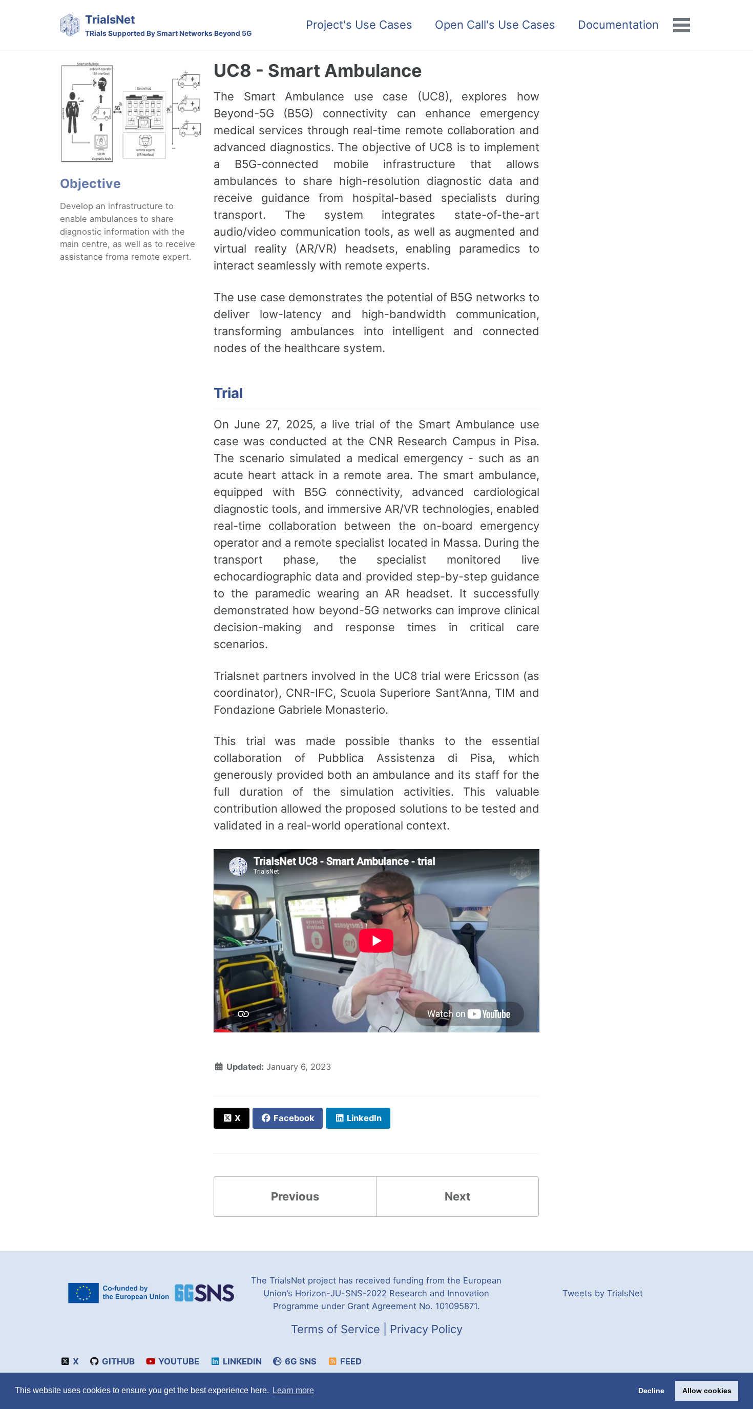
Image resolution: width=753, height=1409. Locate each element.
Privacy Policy (426, 1329)
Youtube (177, 1361)
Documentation (618, 24)
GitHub (117, 1361)
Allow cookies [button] (706, 1390)
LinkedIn (241, 1361)
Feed (350, 1361)
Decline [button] (651, 1390)
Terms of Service (335, 1329)
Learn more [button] (293, 1390)
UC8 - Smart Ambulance (318, 70)
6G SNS (300, 1361)
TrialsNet (168, 25)
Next (458, 1196)
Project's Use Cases (359, 24)
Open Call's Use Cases (495, 24)
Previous (295, 1196)
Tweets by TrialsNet (602, 1293)
